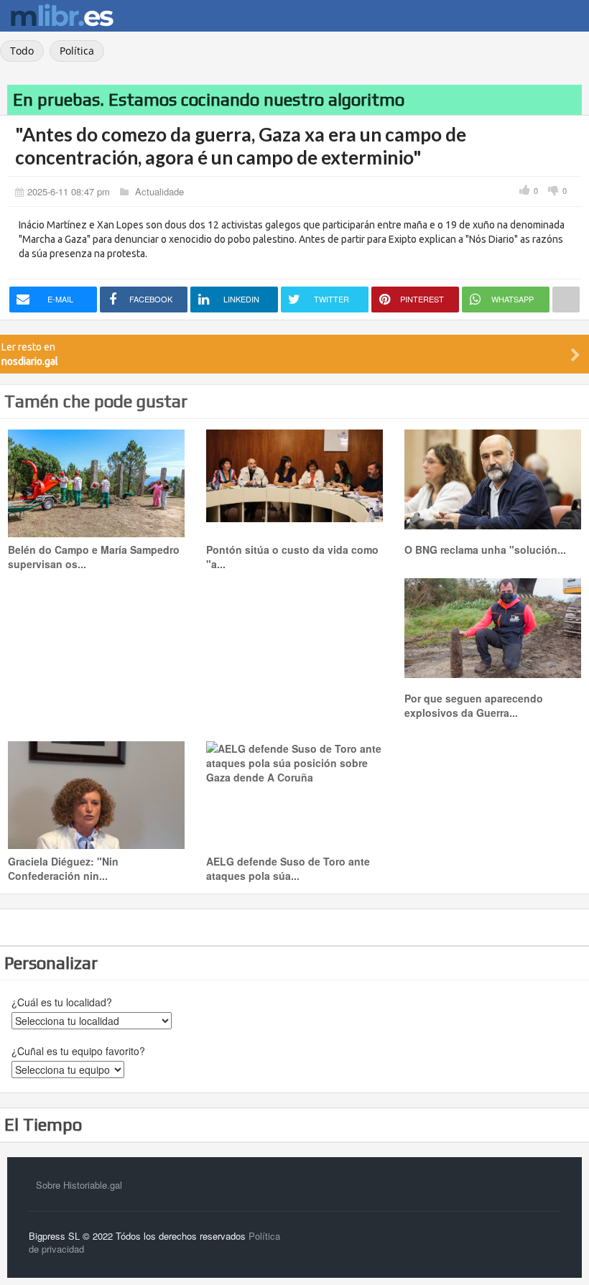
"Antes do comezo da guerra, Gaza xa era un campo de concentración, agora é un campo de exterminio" (240, 146)
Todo (22, 50)
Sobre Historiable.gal (79, 1185)
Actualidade (159, 191)
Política (77, 50)
